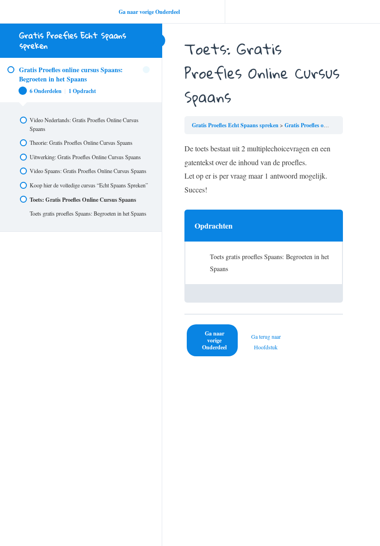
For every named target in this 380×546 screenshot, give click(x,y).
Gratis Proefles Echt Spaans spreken (72, 40)
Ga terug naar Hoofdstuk (266, 341)
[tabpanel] (263, 169)
